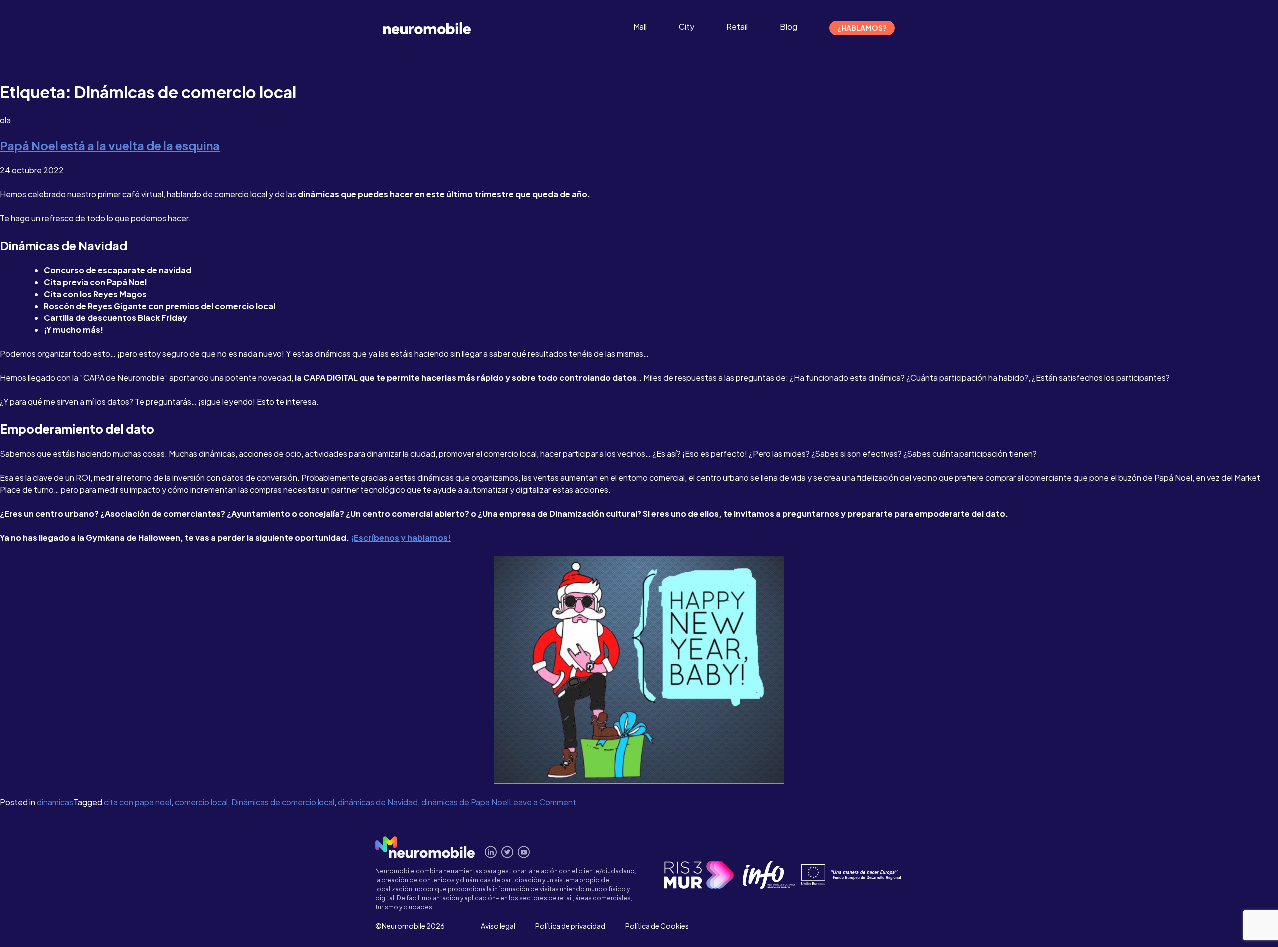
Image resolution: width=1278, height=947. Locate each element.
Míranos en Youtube (524, 852)
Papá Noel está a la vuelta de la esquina (110, 145)
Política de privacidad (570, 925)
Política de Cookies (657, 925)
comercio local (201, 802)
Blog (788, 26)
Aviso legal (498, 925)
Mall (640, 26)
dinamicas (55, 802)
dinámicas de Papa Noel (465, 802)
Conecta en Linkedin (491, 852)
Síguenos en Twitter (507, 852)
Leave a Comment (542, 802)
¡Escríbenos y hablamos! (401, 537)
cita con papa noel (137, 802)
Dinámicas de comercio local (282, 802)
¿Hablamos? (862, 27)
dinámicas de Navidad (378, 802)
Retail (737, 26)
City (686, 26)
